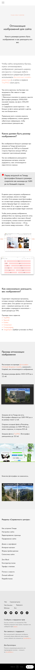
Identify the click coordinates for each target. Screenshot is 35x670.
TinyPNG (5, 82)
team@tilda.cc (27, 638)
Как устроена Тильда (9, 528)
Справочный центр (15, 602)
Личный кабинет (7, 575)
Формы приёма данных (10, 551)
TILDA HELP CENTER (17, 15)
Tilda (5, 602)
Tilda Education (8, 605)
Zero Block (5, 559)
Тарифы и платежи (8, 566)
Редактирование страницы (11, 535)
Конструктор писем (8, 563)
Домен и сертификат (9, 544)
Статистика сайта (8, 554)
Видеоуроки (19, 605)
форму (15, 626)
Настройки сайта (8, 532)
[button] (30, 667)
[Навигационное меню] (3, 3)
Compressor (8, 325)
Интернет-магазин (8, 547)
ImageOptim (8, 330)
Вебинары (7, 608)
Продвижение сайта (9, 539)
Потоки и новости (8, 572)
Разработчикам (7, 579)
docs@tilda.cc (9, 652)
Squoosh (6, 320)
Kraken (6, 322)
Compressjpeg (8, 327)
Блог (15, 608)
